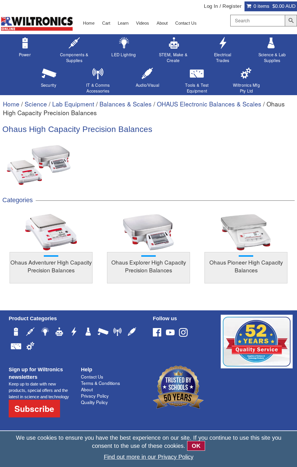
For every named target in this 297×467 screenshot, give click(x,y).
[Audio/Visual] (132, 332)
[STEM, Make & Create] (59, 332)
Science (36, 103)
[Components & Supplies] (30, 332)
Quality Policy (94, 402)
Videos (142, 23)
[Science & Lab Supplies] (88, 332)
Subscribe (34, 408)
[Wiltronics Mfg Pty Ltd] (30, 347)
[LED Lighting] (45, 332)
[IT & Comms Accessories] (117, 332)
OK (196, 446)
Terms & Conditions (100, 383)
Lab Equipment (73, 103)
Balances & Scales (125, 103)
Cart (106, 23)
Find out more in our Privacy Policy (148, 457)
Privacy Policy (95, 395)
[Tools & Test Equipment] (16, 347)
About (162, 23)
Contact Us (186, 23)
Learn (123, 23)
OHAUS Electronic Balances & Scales (209, 103)
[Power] (16, 332)
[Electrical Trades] (74, 332)
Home (89, 23)
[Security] (103, 332)
